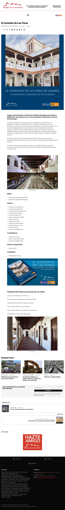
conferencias (5, 479)
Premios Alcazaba (6, 497)
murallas (11, 492)
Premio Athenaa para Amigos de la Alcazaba (21, 409)
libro (16, 492)
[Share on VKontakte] (22, 29)
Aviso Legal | (4, 504)
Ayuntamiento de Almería (11, 489)
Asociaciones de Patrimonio (8, 475)
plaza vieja (12, 479)
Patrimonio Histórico (7, 476)
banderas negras (23, 484)
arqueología (5, 473)
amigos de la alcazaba (21, 472)
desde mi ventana (13, 473)
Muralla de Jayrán (25, 479)
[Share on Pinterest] (14, 29)
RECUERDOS (4, 26)
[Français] (59, 15)
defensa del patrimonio (19, 476)
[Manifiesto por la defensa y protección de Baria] (11, 366)
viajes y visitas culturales (8, 472)
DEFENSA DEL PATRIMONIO (12, 26)
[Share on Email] (19, 29)
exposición (4, 481)
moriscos (20, 481)
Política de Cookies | (13, 504)
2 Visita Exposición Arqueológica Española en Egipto (41, 421)
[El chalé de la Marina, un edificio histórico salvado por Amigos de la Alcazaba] (32, 366)
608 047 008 (57, 7)
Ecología (26, 491)
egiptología (5, 482)
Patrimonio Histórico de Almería (10, 478)
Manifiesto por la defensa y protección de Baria (9, 378)
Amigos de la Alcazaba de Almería (10, 484)
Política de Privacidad (39, 395)
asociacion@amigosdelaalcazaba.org (47, 477)
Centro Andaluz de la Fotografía (10, 491)
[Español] (61, 15)
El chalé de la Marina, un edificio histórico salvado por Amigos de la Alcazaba (32, 378)
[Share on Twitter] (10, 29)
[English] (56, 15)
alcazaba (19, 475)
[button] (28, 15)
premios (21, 491)
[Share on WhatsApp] (12, 29)
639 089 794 (57, 6)
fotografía (20, 485)
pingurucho (27, 488)
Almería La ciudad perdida (52, 377)
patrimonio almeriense (24, 478)
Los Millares (5, 492)
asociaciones (12, 482)
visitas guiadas (5, 488)
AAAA (3, 489)
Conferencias (25, 487)
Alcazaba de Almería (24, 489)
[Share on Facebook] (7, 29)
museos (25, 494)
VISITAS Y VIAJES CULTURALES (41, 419)
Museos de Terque (6, 495)
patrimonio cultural (17, 495)
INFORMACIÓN (4, 375)
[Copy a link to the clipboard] (24, 29)
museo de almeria (6, 485)
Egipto (25, 481)
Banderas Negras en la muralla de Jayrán (12, 494)
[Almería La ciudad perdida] (54, 366)
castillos (14, 485)
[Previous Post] (5, 408)
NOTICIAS (46, 375)
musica (26, 485)
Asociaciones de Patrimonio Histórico (11, 487)
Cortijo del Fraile (12, 481)
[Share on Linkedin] (17, 29)
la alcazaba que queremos (16, 488)
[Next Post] (59, 420)
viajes (17, 479)
